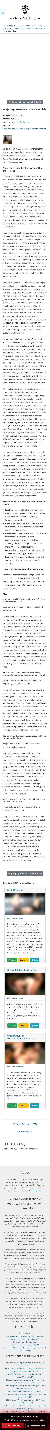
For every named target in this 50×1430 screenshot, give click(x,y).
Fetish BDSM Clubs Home (12, 26)
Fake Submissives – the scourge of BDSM (25, 1345)
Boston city (42, 1394)
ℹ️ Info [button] (34, 960)
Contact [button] (23, 960)
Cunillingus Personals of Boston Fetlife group (20, 1394)
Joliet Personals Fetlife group (17, 1391)
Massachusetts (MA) (25, 1397)
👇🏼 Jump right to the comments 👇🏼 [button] (25, 873)
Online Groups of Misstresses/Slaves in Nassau (21, 1037)
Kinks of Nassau (15, 889)
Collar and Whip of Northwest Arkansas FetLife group (24, 1411)
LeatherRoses (25, 1131)
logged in (18, 1148)
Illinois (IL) (39, 1391)
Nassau (29, 28)
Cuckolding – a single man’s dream (25, 1342)
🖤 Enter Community (11, 1425)
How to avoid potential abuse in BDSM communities (25, 1336)
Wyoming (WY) (20, 1363)
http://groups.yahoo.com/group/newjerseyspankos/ (25, 128)
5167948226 (14, 118)
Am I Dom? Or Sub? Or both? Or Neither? (25, 1339)
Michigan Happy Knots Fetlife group (19, 1380)
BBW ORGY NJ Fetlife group (15, 1374)
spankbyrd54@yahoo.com (19, 122)
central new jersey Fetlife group (16, 1386)
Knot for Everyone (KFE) (25, 1124)
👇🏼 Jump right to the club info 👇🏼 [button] (25, 102)
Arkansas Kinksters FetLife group (16, 1406)
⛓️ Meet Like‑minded (36, 1425)
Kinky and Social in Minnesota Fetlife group (20, 1368)
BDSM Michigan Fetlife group (16, 1400)
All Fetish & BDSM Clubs (25, 18)
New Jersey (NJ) (32, 1374)
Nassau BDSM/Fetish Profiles (21, 970)
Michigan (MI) (38, 1380)
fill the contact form (35, 1191)
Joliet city (32, 1391)
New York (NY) (20, 28)
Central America (28, 26)
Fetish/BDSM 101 (25, 1333)
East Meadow (38, 28)
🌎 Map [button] (12, 960)
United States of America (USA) (27, 1371)
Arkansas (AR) (35, 1406)
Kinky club (9, 1363)
